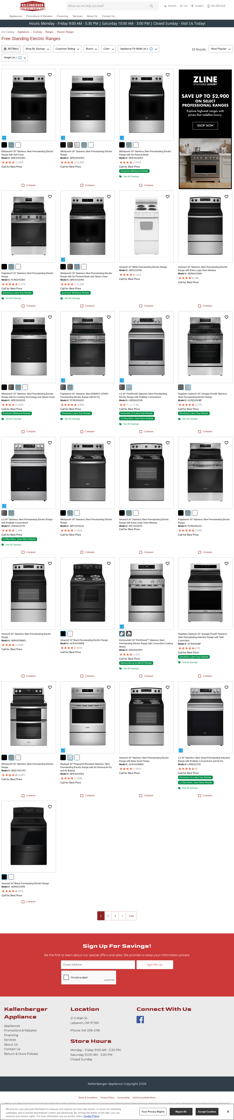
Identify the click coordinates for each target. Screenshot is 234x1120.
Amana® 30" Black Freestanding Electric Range (84, 640)
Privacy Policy (107, 1097)
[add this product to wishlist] (50, 74)
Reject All (181, 1111)
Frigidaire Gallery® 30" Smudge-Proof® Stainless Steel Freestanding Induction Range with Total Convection (202, 637)
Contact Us (108, 16)
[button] (165, 6)
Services (77, 16)
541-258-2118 (91, 1030)
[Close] (228, 1112)
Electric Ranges (65, 32)
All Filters (13, 48)
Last (131, 915)
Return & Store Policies (21, 1054)
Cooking (37, 32)
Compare (31, 185)
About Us (92, 16)
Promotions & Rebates (39, 16)
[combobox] (37, 48)
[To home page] (32, 6)
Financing (62, 16)
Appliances (16, 16)
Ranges (49, 32)
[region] (117, 1112)
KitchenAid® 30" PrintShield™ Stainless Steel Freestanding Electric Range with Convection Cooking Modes (146, 643)
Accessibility (123, 1097)
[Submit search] (151, 6)
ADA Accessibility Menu (144, 1097)
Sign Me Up (155, 964)
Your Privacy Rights (152, 1111)
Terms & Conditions (88, 1097)
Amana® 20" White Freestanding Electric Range (143, 267)
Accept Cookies (207, 1111)
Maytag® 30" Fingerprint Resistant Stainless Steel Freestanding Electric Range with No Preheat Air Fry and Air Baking (86, 767)
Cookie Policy (91, 1116)
